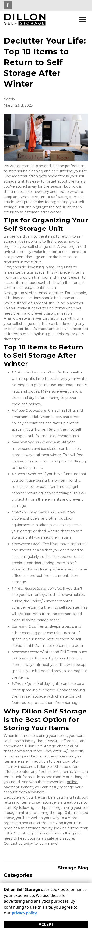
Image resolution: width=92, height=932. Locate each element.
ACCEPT (46, 924)
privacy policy (24, 913)
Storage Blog (73, 868)
